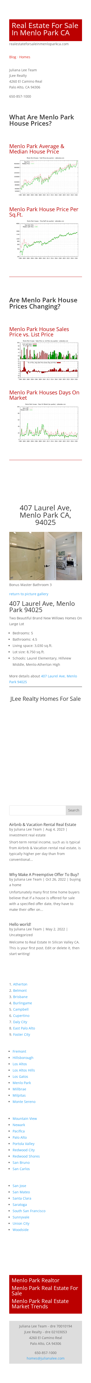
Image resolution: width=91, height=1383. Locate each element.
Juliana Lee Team (28, 829)
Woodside (21, 1229)
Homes (24, 57)
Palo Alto (20, 1137)
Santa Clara (22, 1198)
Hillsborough (23, 1057)
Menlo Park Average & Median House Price (36, 148)
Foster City (21, 1034)
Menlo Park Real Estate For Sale (45, 1290)
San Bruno (21, 1162)
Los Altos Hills (24, 1070)
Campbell (21, 1009)
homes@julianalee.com (46, 1358)
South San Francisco (29, 1211)
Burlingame (22, 1003)
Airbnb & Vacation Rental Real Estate (42, 824)
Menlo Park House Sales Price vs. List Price (39, 331)
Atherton (20, 984)
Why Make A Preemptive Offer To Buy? (44, 874)
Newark (19, 1124)
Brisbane (20, 996)
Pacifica (19, 1131)
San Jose (19, 1185)
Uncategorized (21, 935)
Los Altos (20, 1064)
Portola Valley (23, 1143)
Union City (21, 1223)
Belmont (20, 990)
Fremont (19, 1051)
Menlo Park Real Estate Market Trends (40, 1303)
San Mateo (21, 1192)
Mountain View (25, 1118)
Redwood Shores (26, 1156)
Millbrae (19, 1089)
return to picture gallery (28, 594)
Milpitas (19, 1095)
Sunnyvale (21, 1217)
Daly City (20, 1022)
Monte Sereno (24, 1101)
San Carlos (21, 1168)
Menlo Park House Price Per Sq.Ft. (43, 211)
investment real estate (27, 835)
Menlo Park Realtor (35, 1280)
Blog (12, 57)
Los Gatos (20, 1076)
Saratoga (20, 1204)
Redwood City (24, 1150)
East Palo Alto (24, 1028)
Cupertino (21, 1015)
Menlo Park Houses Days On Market (44, 395)
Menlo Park (22, 1082)
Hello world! (20, 924)
